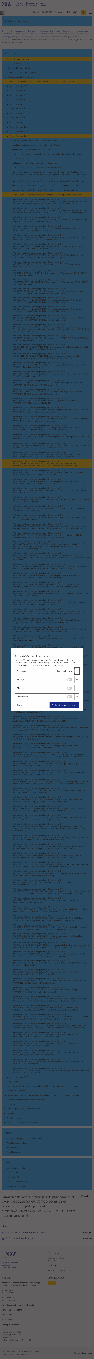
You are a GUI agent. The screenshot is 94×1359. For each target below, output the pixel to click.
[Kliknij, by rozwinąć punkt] (77, 671)
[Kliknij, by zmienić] (69, 679)
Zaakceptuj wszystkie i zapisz (64, 705)
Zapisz (20, 705)
